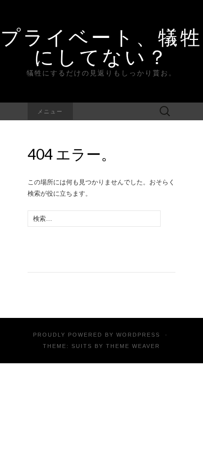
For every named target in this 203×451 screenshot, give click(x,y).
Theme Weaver (133, 346)
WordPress (138, 335)
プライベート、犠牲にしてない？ (101, 47)
